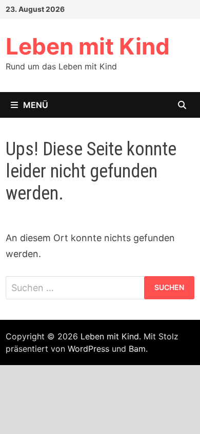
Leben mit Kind (88, 46)
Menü (35, 105)
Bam (137, 348)
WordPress (88, 348)
